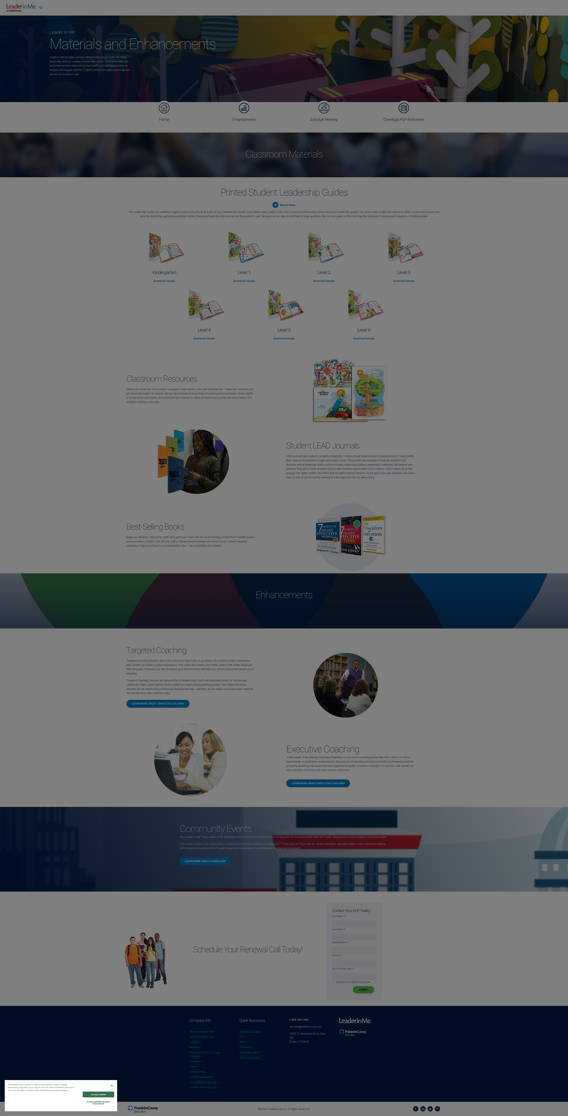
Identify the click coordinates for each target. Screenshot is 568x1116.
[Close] (112, 1085)
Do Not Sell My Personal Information (98, 1102)
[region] (61, 1095)
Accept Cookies (98, 1094)
